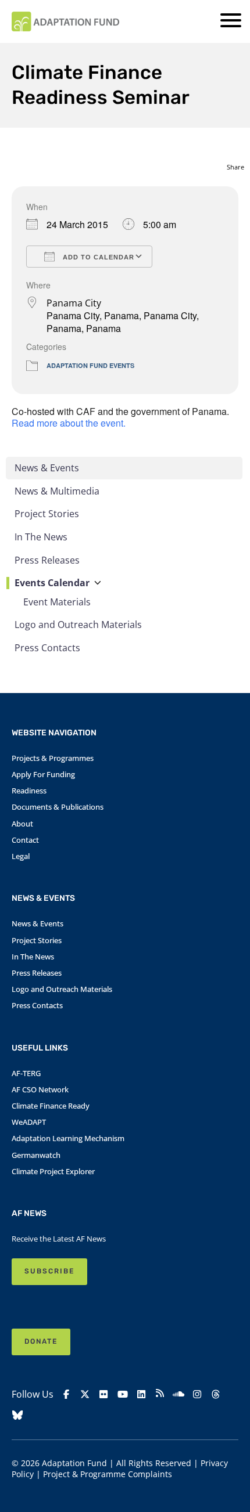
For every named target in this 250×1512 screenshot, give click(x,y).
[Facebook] (66, 1394)
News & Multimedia (57, 491)
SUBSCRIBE (49, 1271)
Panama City (74, 303)
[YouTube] (122, 1394)
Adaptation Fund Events (90, 365)
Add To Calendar (97, 257)
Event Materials (57, 602)
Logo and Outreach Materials (78, 624)
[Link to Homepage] (65, 21)
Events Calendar (52, 582)
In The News (41, 537)
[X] (85, 1394)
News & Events (47, 467)
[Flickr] (103, 1394)
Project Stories (47, 513)
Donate (41, 1341)
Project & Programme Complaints (107, 1473)
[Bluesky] (17, 1415)
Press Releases (47, 560)
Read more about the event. (69, 423)
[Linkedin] (141, 1394)
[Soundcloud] (178, 1394)
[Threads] (216, 1394)
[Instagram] (197, 1394)
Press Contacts (47, 647)
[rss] (160, 1394)
